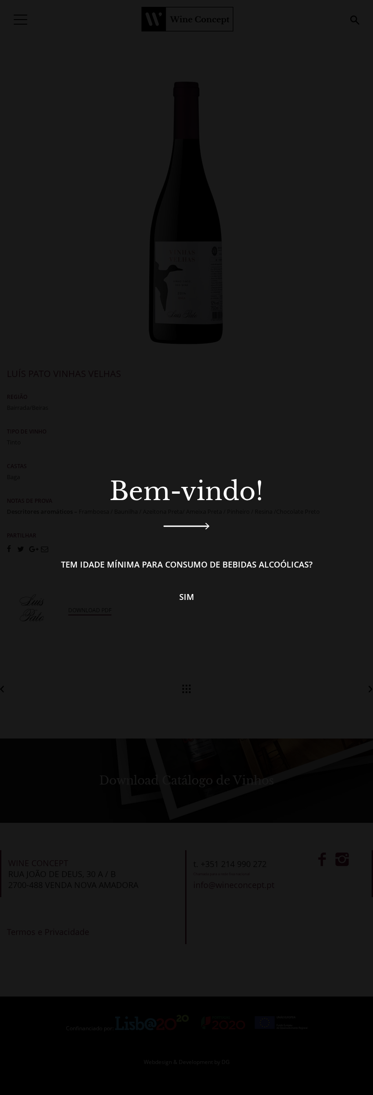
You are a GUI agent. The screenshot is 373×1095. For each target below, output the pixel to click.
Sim (186, 596)
